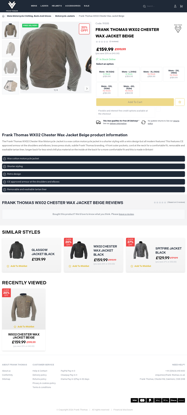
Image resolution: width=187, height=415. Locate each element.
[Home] (3, 16)
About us (6, 371)
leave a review (126, 214)
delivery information (118, 123)
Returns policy (39, 379)
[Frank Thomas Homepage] (12, 6)
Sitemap (6, 379)
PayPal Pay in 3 (68, 371)
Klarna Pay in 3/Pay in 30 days (75, 379)
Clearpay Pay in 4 (69, 375)
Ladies (44, 6)
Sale (86, 6)
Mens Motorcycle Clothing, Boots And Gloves (29, 16)
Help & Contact (40, 371)
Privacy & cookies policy (44, 383)
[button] (86, 88)
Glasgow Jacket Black (43, 252)
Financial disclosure (123, 410)
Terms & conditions (42, 387)
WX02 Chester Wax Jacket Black (105, 250)
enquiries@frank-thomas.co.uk (170, 375)
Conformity (7, 375)
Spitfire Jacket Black (168, 250)
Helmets (57, 6)
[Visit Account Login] (175, 6)
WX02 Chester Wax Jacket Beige (23, 336)
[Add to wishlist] (180, 102)
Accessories (72, 6)
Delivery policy (40, 375)
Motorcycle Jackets (65, 16)
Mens (34, 6)
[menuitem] (34, 6)
